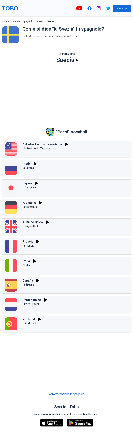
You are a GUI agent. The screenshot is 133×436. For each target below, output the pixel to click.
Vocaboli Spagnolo (23, 21)
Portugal (29, 319)
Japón (27, 183)
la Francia (28, 245)
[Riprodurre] (76, 60)
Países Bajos (32, 300)
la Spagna (28, 284)
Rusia (27, 164)
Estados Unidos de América (42, 144)
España (28, 280)
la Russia (28, 168)
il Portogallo (30, 323)
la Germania (30, 206)
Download (122, 8)
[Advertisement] (66, 93)
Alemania (29, 202)
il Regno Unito (31, 226)
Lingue (5, 21)
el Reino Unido (33, 222)
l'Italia (26, 265)
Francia (28, 241)
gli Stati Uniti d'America (36, 148)
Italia (26, 261)
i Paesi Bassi (31, 304)
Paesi (40, 21)
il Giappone (29, 187)
